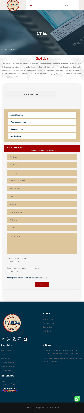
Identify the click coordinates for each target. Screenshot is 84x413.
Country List (47, 327)
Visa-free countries (18, 122)
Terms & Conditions (8, 366)
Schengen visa (16, 129)
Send (42, 284)
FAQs (3, 355)
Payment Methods (7, 362)
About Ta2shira (16, 115)
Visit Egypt (47, 331)
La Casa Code (54, 408)
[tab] (30, 94)
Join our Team (6, 370)
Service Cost (5, 359)
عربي (67, 5)
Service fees (15, 136)
